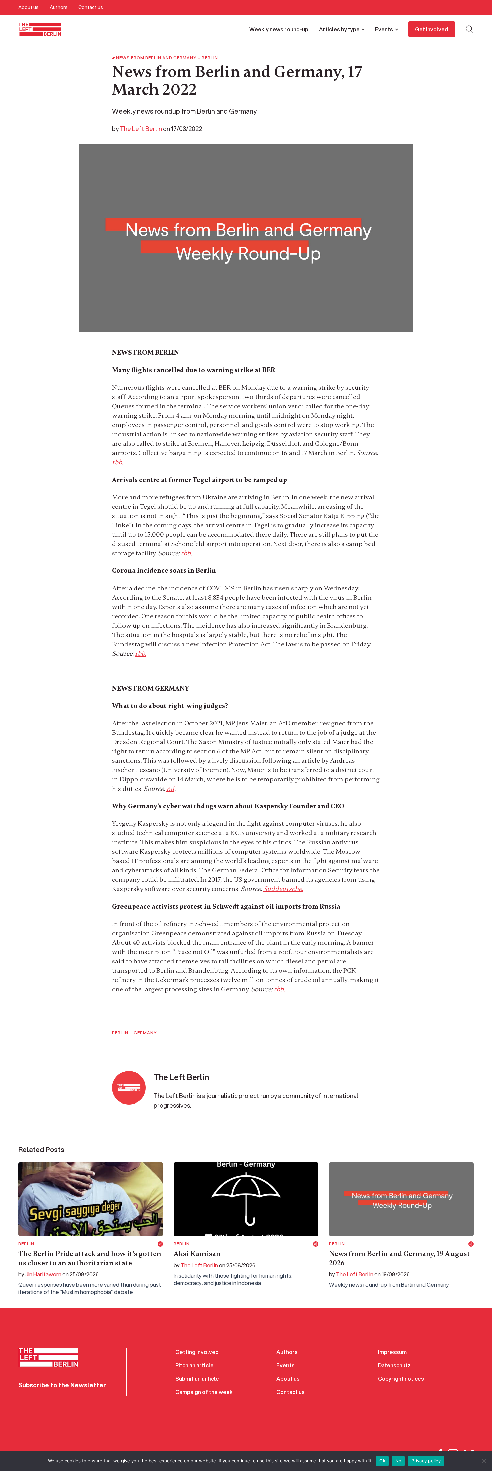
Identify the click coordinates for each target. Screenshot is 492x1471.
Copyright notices (401, 1378)
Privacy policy (426, 1460)
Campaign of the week (204, 1392)
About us (28, 7)
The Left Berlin (141, 128)
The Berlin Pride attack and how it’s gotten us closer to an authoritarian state (89, 1258)
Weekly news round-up (278, 29)
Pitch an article (194, 1365)
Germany (145, 1033)
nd (170, 788)
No (398, 1460)
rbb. (118, 462)
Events (384, 29)
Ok (382, 1460)
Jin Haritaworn (43, 1274)
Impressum (392, 1352)
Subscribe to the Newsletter (62, 1385)
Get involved (431, 29)
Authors (59, 7)
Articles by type (339, 29)
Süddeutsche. (283, 889)
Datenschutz (394, 1365)
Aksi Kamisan (197, 1253)
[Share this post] (160, 1244)
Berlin (210, 58)
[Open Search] (470, 29)
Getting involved (197, 1352)
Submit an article (197, 1378)
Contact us (90, 7)
